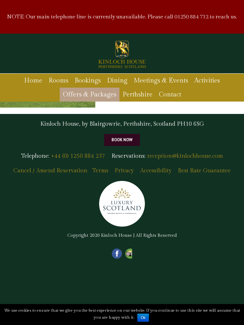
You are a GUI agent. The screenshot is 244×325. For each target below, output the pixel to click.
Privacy (124, 170)
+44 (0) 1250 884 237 (77, 156)
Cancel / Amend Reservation (50, 170)
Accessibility (156, 170)
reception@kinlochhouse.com (185, 156)
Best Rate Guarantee (204, 170)
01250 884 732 (191, 17)
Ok (143, 317)
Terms (100, 170)
